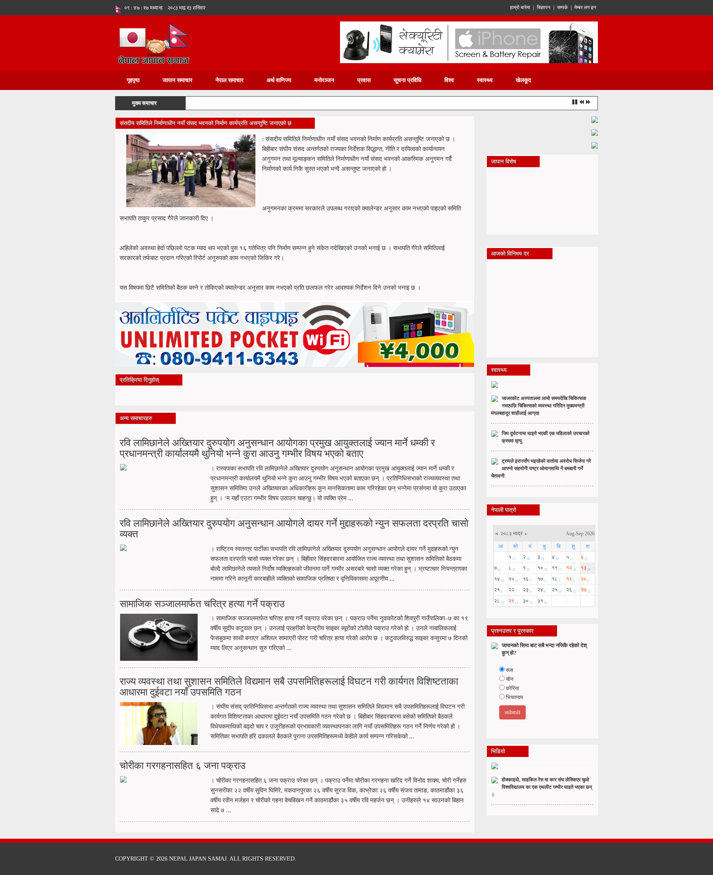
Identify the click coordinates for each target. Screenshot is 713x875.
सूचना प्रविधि (407, 80)
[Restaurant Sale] (594, 132)
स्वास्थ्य (485, 80)
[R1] (594, 119)
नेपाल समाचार (229, 80)
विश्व (449, 80)
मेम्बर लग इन (585, 7)
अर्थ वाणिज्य (279, 80)
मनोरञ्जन (324, 80)
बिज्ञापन (543, 7)
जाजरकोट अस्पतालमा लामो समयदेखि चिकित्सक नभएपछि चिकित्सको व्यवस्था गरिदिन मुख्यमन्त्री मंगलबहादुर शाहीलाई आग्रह (538, 405)
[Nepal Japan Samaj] (153, 43)
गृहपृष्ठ (133, 80)
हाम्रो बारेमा (520, 7)
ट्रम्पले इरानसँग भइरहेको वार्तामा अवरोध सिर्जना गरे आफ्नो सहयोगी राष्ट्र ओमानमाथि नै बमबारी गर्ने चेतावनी (541, 468)
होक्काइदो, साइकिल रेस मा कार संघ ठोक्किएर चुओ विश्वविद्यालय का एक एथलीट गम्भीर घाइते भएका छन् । (541, 787)
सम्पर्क (562, 7)
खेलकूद (523, 80)
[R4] (594, 145)
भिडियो (498, 751)
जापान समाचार (177, 80)
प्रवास (364, 80)
